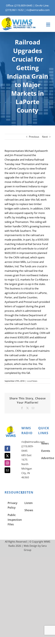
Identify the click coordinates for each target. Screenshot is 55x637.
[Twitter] (7, 456)
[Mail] (7, 470)
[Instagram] (7, 463)
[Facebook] (7, 448)
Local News (32, 381)
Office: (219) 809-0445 (19, 5)
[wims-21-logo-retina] (18, 18)
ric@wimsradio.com (38, 10)
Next (45, 136)
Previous (34, 136)
